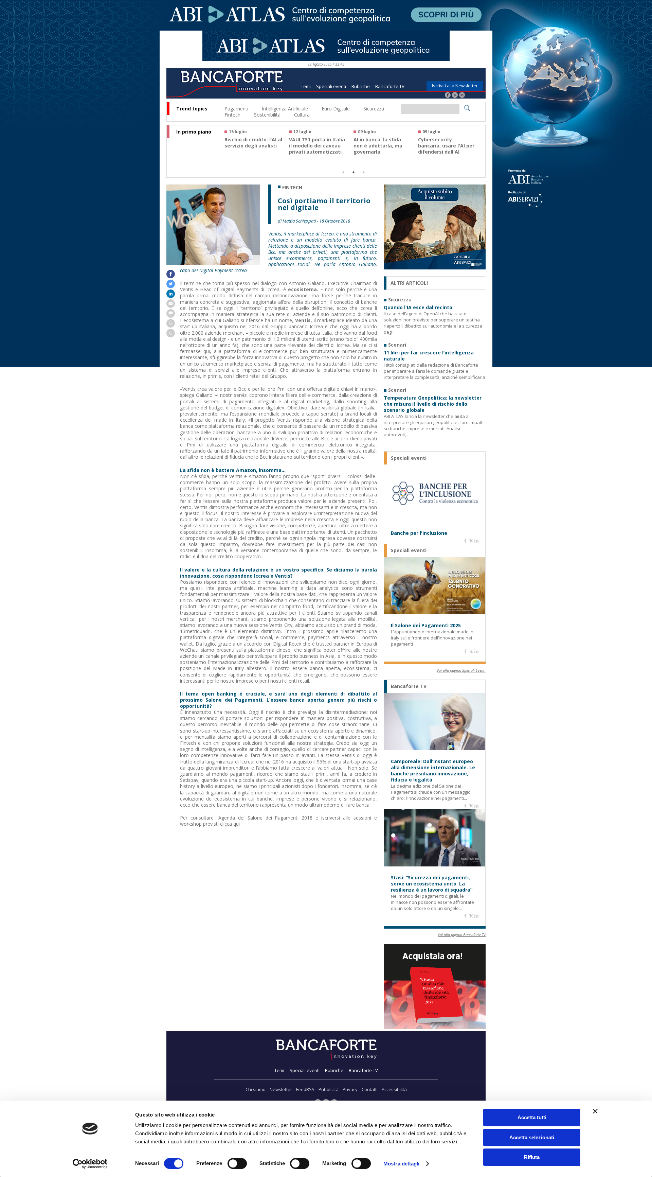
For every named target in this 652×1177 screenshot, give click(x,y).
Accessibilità (394, 1089)
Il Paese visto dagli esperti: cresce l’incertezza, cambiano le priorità (445, 149)
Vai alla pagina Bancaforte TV (462, 934)
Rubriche (360, 86)
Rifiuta (532, 1157)
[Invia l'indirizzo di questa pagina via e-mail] (170, 306)
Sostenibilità (267, 114)
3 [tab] (363, 172)
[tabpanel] (256, 145)
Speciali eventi (331, 86)
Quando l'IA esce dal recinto (418, 307)
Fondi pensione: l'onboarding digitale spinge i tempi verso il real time (251, 149)
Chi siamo (256, 1089)
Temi (306, 86)
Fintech (232, 114)
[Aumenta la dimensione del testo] (170, 325)
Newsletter (281, 1089)
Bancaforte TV (389, 86)
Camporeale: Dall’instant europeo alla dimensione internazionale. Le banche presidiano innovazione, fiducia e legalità (433, 770)
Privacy (350, 1089)
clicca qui (230, 824)
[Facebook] (448, 95)
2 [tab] (353, 172)
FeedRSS (305, 1089)
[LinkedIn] (462, 95)
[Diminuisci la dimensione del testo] (170, 335)
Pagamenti (236, 108)
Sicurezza (373, 108)
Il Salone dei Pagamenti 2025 (426, 625)
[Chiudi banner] (595, 1111)
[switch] (237, 1163)
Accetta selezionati (531, 1137)
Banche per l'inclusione (419, 533)
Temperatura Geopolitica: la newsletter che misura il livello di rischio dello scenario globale (433, 404)
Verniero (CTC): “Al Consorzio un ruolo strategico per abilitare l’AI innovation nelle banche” (318, 152)
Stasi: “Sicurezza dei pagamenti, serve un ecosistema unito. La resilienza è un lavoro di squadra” (431, 884)
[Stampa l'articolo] (170, 316)
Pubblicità (329, 1089)
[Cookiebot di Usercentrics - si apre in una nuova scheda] (90, 1164)
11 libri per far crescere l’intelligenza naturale (429, 356)
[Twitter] (455, 95)
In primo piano (193, 132)
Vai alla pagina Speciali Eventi (461, 670)
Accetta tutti (532, 1117)
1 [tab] (343, 172)
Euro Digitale (336, 108)
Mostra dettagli (401, 1163)
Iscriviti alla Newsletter (455, 86)
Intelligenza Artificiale (285, 108)
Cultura (302, 114)
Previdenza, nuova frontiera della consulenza (376, 146)
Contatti (370, 1089)
